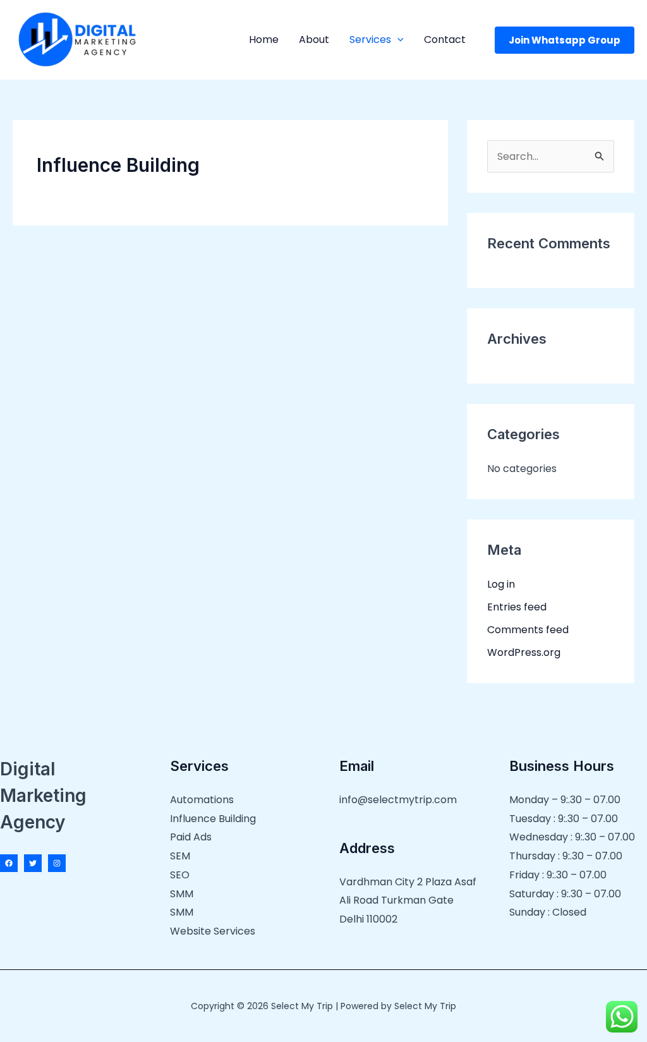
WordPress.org (523, 652)
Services (370, 39)
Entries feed (517, 607)
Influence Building (213, 818)
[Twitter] (33, 863)
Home (264, 39)
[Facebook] (9, 863)
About (314, 39)
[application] (397, 40)
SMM (181, 894)
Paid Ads (191, 837)
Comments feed (528, 629)
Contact (445, 39)
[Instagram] (57, 863)
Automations (202, 799)
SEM (180, 856)
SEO (180, 875)
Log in (501, 584)
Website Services (212, 931)
